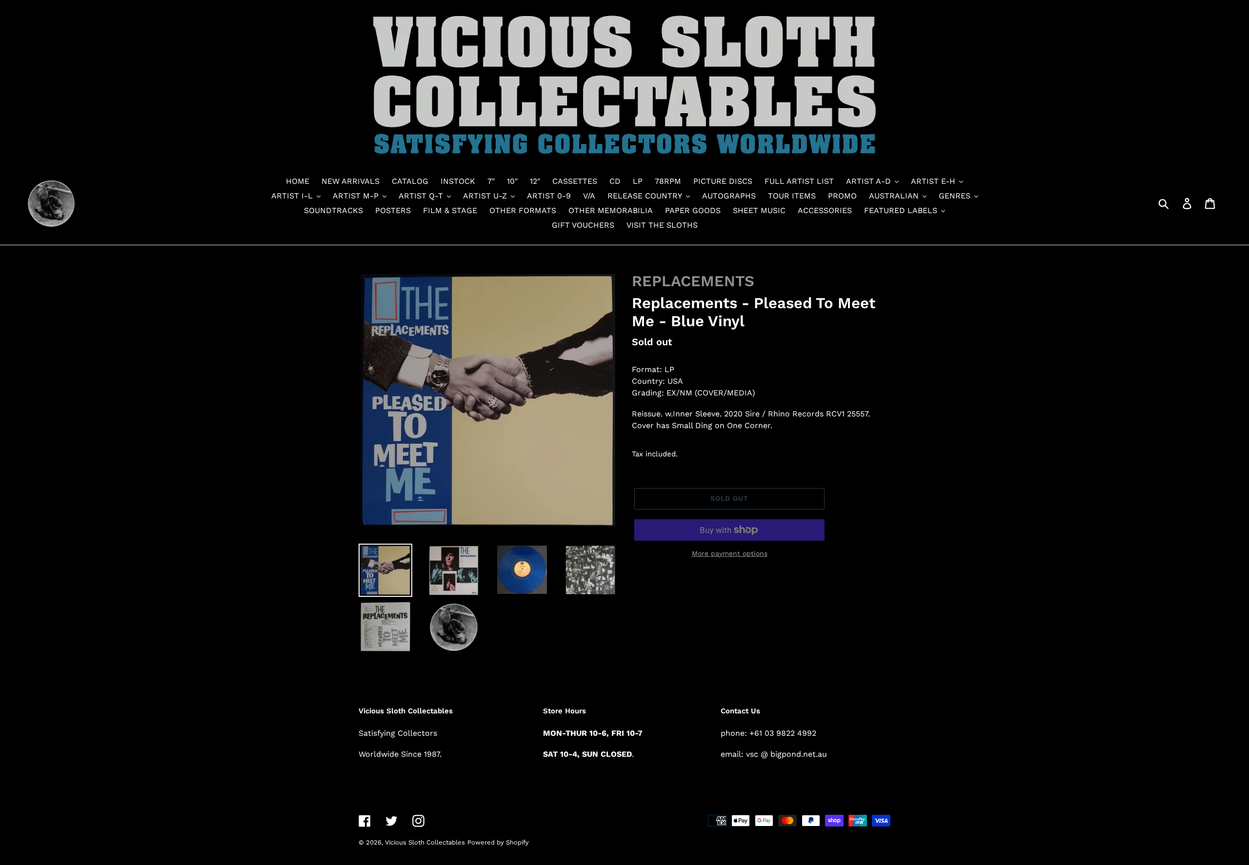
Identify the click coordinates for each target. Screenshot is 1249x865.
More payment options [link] (729, 553)
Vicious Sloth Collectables (425, 842)
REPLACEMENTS (693, 281)
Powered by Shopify (498, 842)
